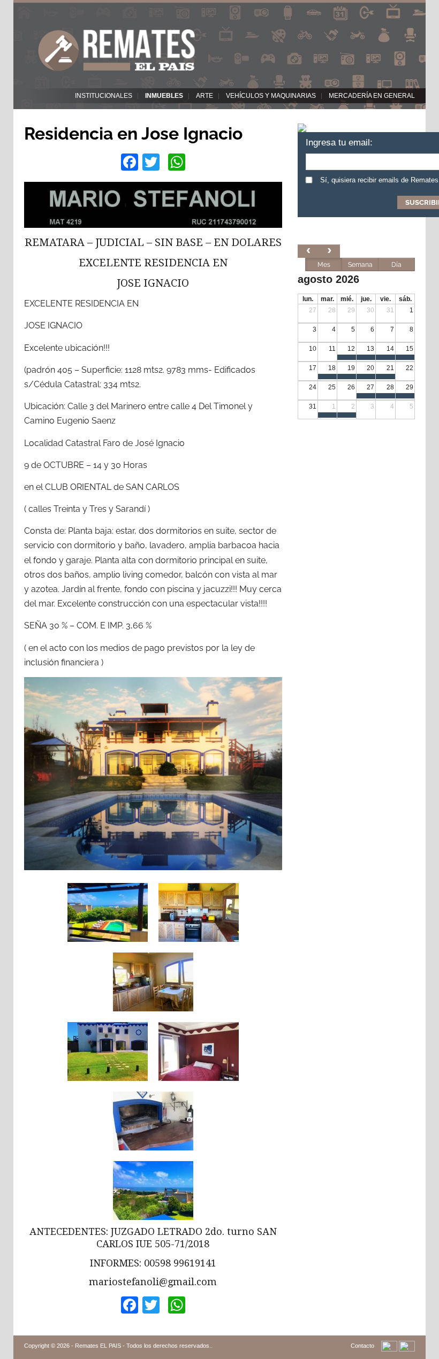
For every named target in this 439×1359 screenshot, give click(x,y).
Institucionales (103, 95)
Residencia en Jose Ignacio (133, 133)
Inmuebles (164, 95)
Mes (323, 264)
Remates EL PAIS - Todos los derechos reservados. (143, 1345)
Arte (204, 95)
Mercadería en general (372, 95)
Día (396, 264)
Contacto (362, 1345)
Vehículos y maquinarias (271, 95)
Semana (360, 264)
